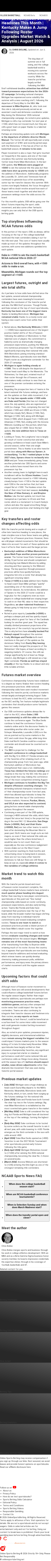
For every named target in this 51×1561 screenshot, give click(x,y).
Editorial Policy (9, 1502)
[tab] (26, 1185)
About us (7, 1490)
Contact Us (8, 1514)
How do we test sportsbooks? (17, 1496)
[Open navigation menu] (45, 6)
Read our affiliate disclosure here (15, 1467)
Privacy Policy (9, 1493)
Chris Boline (19, 49)
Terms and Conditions (13, 1505)
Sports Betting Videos (13, 1508)
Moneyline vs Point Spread (12, 1453)
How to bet (5, 1361)
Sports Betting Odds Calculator (17, 1499)
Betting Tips (5, 1391)
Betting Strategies (8, 1300)
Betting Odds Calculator (11, 1330)
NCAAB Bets (29, 15)
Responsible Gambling (13, 1511)
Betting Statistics (8, 1422)
